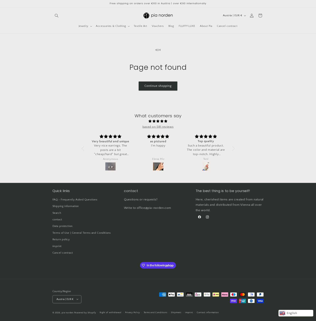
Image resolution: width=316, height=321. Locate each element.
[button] (56, 15)
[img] (158, 121)
